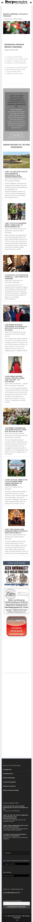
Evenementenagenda (9, 782)
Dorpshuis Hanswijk (18, 433)
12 (24, 137)
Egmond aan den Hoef (19, 179)
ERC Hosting (26, 916)
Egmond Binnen (19, 230)
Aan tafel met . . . (18, 383)
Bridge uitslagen (17, 19)
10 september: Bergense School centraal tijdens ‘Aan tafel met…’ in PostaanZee (15, 379)
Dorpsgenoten (7, 769)
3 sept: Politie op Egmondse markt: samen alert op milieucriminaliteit (15, 225)
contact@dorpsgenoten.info (11, 892)
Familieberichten (8, 773)
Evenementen (8, 282)
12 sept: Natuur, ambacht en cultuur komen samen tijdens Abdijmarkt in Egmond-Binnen (16, 482)
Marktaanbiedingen (9, 778)
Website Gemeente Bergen (11, 790)
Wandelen (17, 181)
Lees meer (16, 135)
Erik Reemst (17, 917)
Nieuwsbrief (10, 181)
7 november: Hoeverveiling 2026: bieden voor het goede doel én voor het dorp (15, 429)
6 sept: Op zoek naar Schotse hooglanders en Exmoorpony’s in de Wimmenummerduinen (16, 101)
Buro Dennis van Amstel (14, 916)
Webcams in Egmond (9, 786)
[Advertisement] (16, 655)
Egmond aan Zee (9, 230)
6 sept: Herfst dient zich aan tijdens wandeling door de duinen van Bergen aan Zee (15, 807)
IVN (6, 181)
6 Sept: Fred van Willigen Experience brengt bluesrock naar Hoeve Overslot (16, 531)
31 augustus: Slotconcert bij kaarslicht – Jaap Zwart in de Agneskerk (16, 277)
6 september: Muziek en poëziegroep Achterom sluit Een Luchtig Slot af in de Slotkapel (16, 327)
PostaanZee (20, 385)
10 (21, 137)
